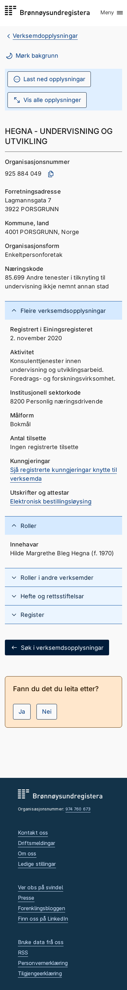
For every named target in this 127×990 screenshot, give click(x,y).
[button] (112, 12)
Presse (26, 898)
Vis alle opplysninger (52, 99)
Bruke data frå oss (41, 942)
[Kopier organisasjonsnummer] (51, 174)
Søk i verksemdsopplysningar (62, 647)
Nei (46, 711)
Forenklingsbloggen (41, 908)
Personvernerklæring (43, 963)
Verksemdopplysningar (45, 35)
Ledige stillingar (37, 864)
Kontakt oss (33, 832)
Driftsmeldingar (36, 843)
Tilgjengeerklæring (40, 973)
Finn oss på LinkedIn (43, 918)
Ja (22, 711)
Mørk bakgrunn (37, 55)
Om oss (27, 853)
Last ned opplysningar (54, 79)
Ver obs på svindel (40, 887)
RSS (23, 952)
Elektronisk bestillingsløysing (51, 501)
